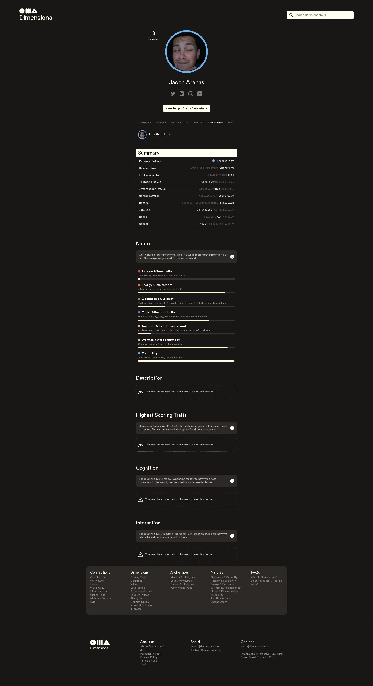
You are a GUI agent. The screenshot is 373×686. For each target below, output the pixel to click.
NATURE (161, 123)
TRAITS (198, 123)
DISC (231, 123)
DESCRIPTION (179, 123)
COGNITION (215, 123)
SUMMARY (145, 123)
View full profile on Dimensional (187, 108)
